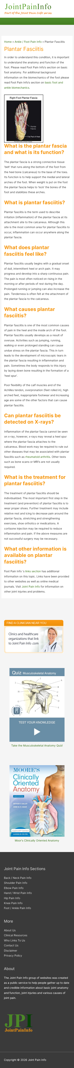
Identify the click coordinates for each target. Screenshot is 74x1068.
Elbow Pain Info (13, 888)
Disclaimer (10, 950)
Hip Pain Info (12, 898)
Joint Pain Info (31, 586)
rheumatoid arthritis (37, 456)
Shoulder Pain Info (15, 882)
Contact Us (11, 945)
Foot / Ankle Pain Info (17, 908)
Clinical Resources (15, 935)
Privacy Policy (13, 955)
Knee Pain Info (13, 903)
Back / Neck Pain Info (17, 877)
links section (33, 571)
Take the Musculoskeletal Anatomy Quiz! (37, 745)
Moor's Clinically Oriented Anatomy (37, 840)
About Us (10, 930)
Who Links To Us (14, 940)
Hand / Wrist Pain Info (18, 893)
